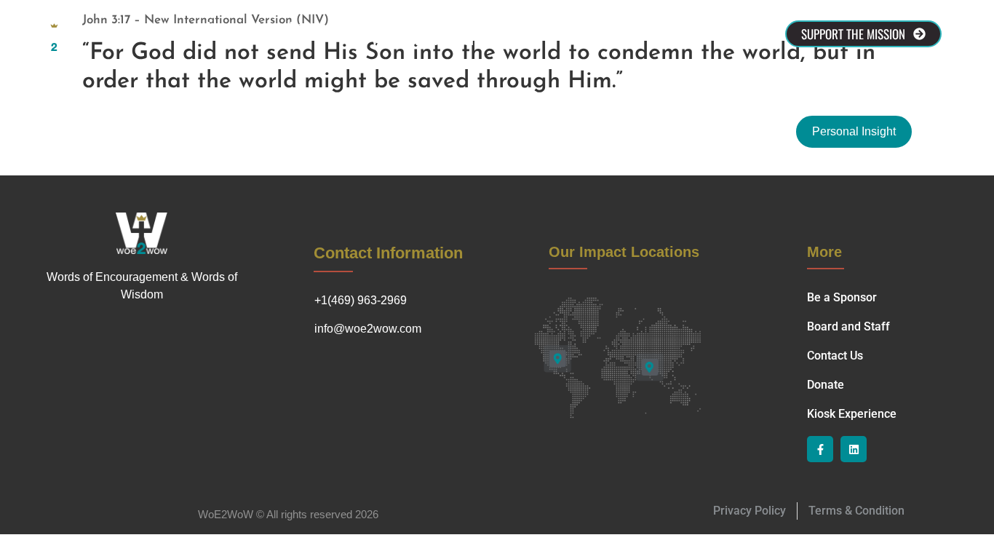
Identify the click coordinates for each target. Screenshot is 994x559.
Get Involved (652, 26)
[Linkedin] (853, 449)
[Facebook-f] (820, 449)
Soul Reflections (555, 26)
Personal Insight (854, 131)
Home (218, 26)
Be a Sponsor (378, 26)
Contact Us (463, 26)
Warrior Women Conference (445, 41)
